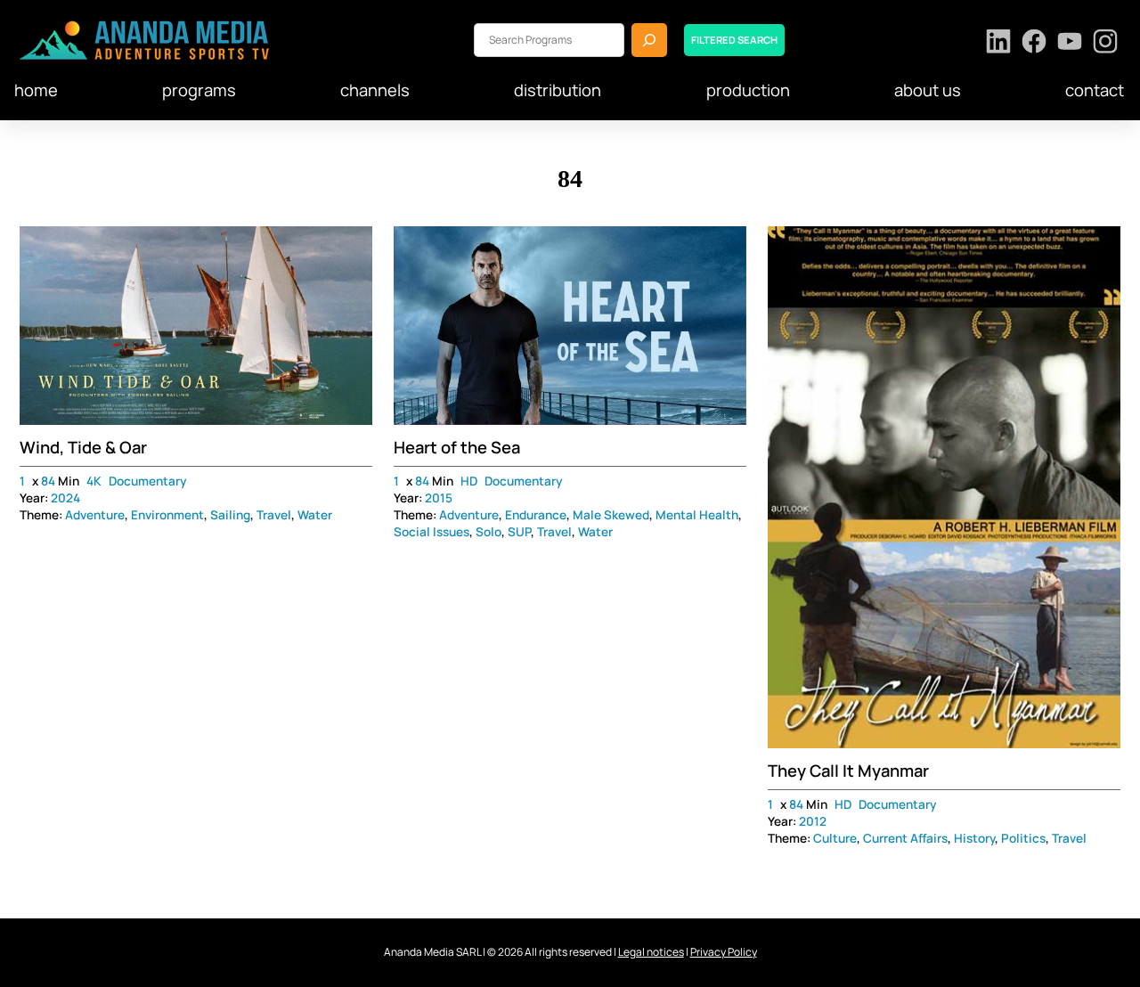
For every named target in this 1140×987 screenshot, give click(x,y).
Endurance (535, 515)
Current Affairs (905, 838)
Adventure (95, 515)
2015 (438, 498)
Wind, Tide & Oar (83, 447)
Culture (835, 838)
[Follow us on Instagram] (1106, 43)
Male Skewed (611, 515)
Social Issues (431, 532)
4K (94, 481)
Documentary (147, 481)
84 (48, 481)
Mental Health (697, 515)
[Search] (649, 39)
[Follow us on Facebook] (1034, 43)
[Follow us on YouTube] (1070, 43)
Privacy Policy (723, 951)
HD (468, 481)
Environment (167, 515)
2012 (812, 821)
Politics (1023, 838)
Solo (488, 532)
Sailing (230, 515)
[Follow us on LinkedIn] (999, 43)
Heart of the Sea (457, 447)
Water (314, 515)
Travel (273, 515)
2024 (65, 498)
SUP (519, 532)
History (974, 838)
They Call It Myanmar (848, 771)
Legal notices (651, 951)
